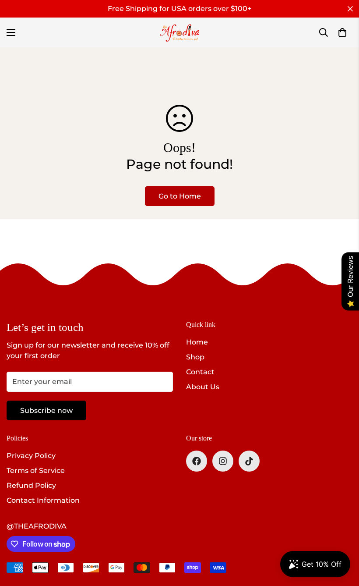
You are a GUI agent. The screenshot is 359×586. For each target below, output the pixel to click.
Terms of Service (36, 470)
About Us (202, 387)
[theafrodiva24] (179, 32)
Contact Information (43, 500)
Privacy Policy (31, 455)
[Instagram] (222, 461)
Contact (200, 372)
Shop (195, 357)
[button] (342, 32)
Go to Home (179, 196)
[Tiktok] (249, 461)
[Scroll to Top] (342, 538)
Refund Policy (31, 485)
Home (197, 342)
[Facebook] (196, 461)
